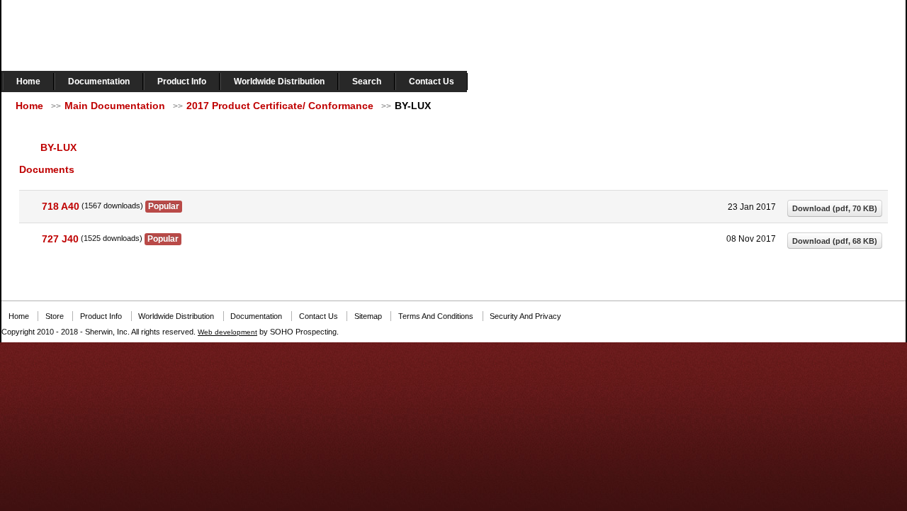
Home (28, 81)
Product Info (181, 81)
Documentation (99, 81)
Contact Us (431, 81)
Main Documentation (114, 105)
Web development (227, 332)
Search (366, 81)
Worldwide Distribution (279, 81)
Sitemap (368, 316)
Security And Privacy (525, 316)
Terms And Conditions (435, 316)
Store (54, 316)
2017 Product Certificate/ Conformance (279, 105)
